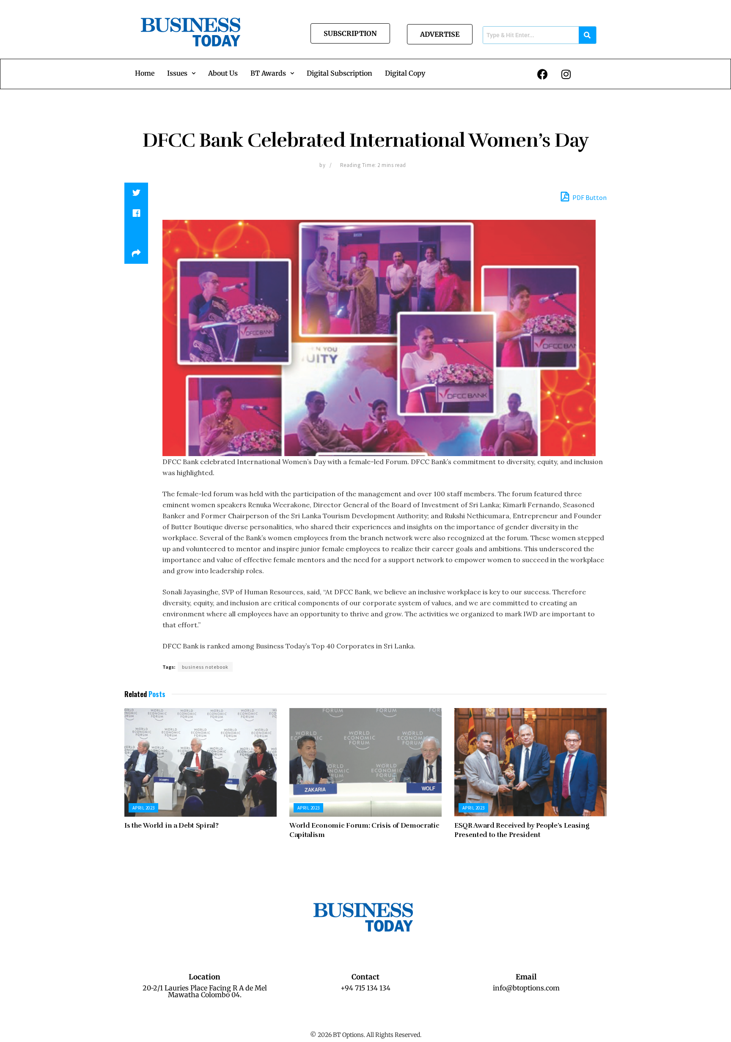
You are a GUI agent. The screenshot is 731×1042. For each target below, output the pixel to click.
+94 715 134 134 (365, 988)
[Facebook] (542, 74)
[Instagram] (566, 74)
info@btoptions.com (526, 988)
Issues (177, 73)
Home (144, 73)
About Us (223, 73)
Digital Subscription (339, 73)
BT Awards (268, 73)
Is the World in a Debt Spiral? (171, 825)
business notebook (205, 667)
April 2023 (143, 808)
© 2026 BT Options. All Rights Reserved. (365, 1035)
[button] (181, 73)
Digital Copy (405, 73)
